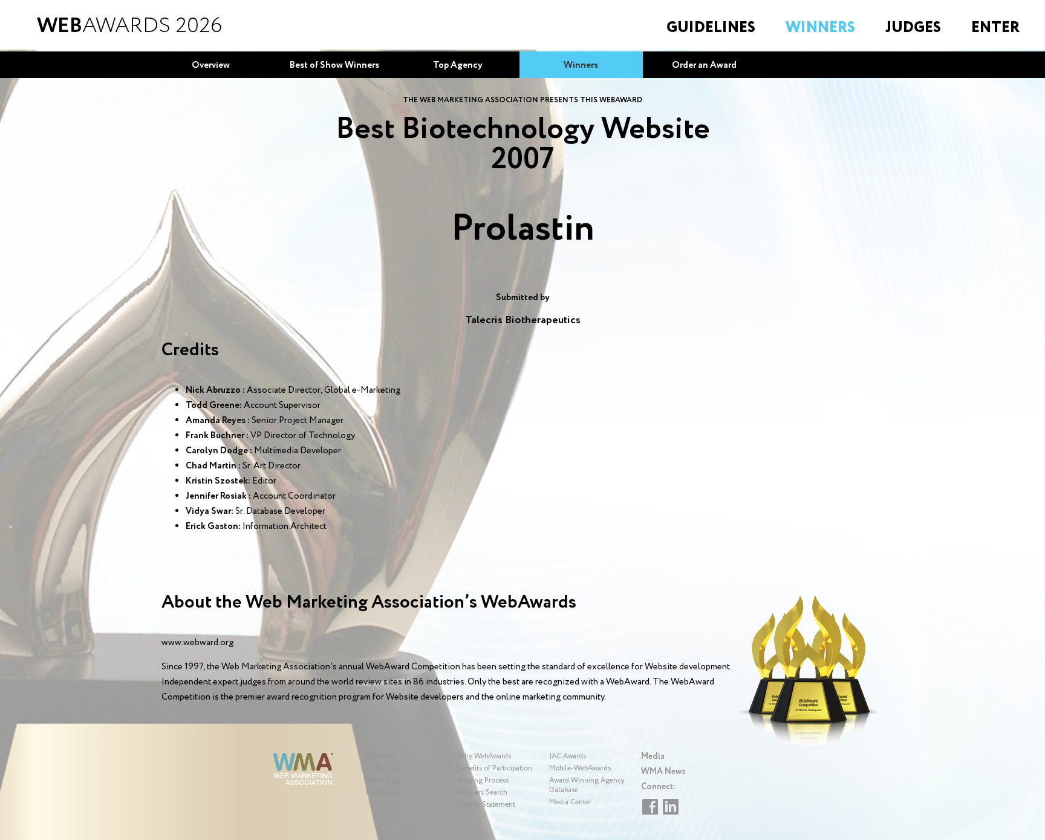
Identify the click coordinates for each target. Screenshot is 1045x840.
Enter (995, 27)
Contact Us (383, 768)
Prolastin (522, 229)
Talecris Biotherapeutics (523, 320)
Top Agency (458, 65)
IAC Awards (567, 756)
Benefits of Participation (494, 768)
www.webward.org (197, 642)
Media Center (570, 802)
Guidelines (710, 27)
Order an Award (704, 65)
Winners (820, 27)
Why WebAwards (484, 756)
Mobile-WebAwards (580, 768)
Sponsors (379, 756)
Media (653, 756)
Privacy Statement (486, 804)
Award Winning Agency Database (587, 785)
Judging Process (483, 780)
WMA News (663, 772)
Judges (913, 27)
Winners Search (482, 792)
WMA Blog (382, 780)
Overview (211, 65)
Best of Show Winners (334, 65)
